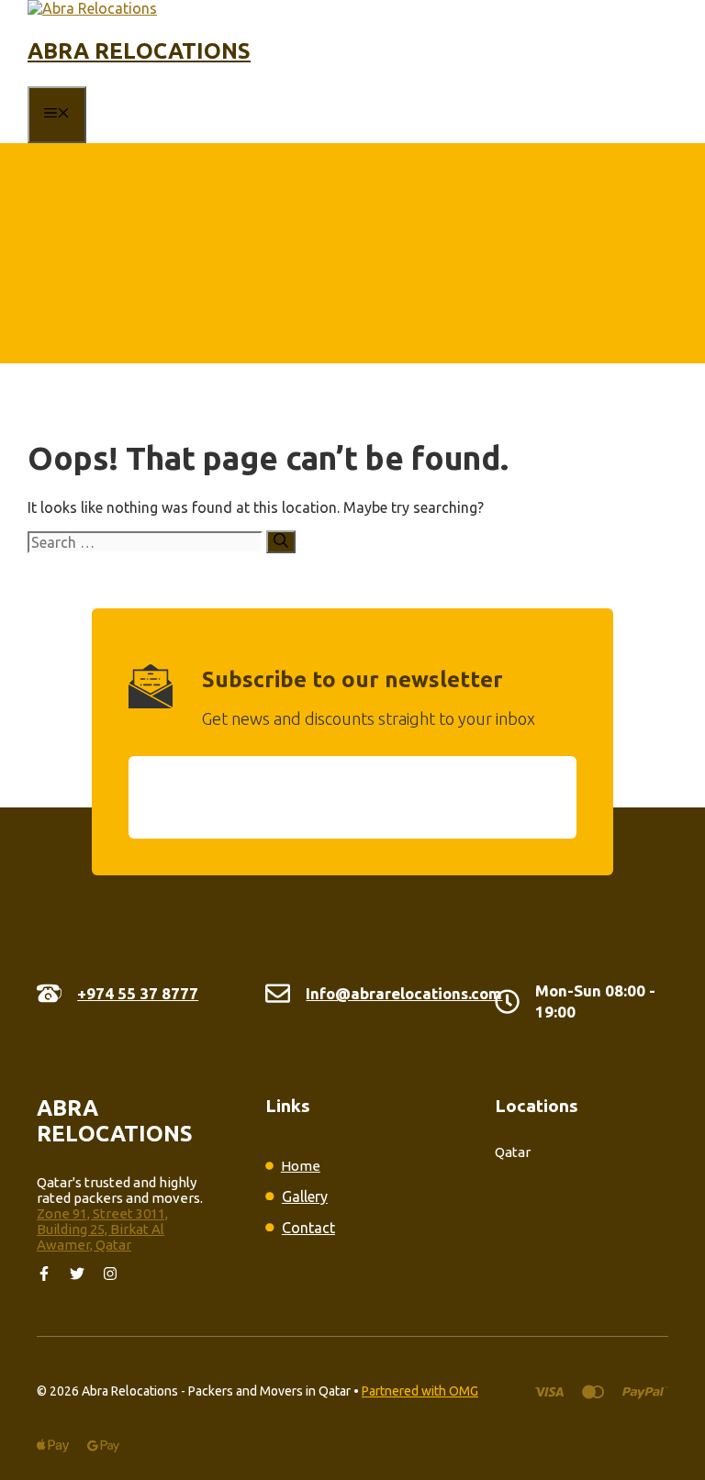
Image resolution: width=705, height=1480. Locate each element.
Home (300, 1166)
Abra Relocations (139, 51)
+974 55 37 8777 (137, 993)
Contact (308, 1227)
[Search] (281, 541)
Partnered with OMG (420, 1391)
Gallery (305, 1196)
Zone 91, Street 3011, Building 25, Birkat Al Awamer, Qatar (102, 1229)
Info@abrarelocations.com (404, 993)
